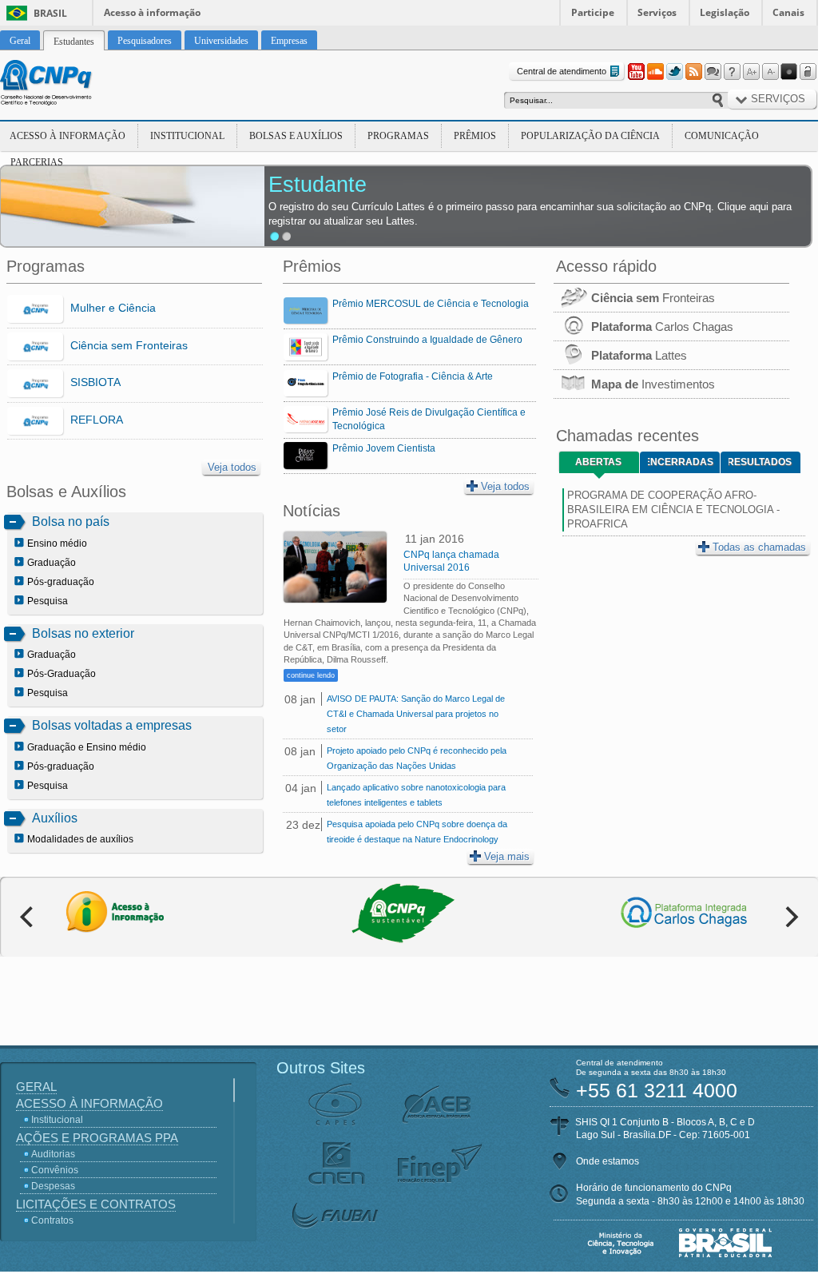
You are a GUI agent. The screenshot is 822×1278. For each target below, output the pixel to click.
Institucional (187, 135)
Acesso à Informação (67, 135)
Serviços (657, 12)
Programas (398, 135)
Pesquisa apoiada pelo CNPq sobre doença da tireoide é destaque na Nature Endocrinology (417, 831)
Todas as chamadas (759, 547)
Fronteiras (653, 298)
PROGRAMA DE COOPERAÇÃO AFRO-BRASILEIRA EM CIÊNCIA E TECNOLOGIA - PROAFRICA (673, 509)
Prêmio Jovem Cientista (383, 448)
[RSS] (693, 72)
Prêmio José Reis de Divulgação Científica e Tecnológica (429, 419)
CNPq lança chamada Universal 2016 (451, 561)
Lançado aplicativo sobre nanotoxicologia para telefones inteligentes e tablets (416, 794)
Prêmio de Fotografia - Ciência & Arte (412, 376)
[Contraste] (789, 72)
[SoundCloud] (655, 72)
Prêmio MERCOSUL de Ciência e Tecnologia (430, 303)
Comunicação (722, 135)
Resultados (760, 462)
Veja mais (507, 856)
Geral (36, 1086)
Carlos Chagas (662, 326)
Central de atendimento (561, 71)
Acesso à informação (152, 12)
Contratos (52, 1220)
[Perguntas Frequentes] (732, 72)
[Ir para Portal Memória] (65, 84)
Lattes (639, 355)
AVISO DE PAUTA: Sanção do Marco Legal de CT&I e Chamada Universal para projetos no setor (416, 714)
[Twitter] (674, 72)
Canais (788, 12)
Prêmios (475, 135)
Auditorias (53, 1154)
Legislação (724, 12)
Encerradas (680, 462)
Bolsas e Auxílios (296, 135)
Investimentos (653, 384)
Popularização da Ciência (590, 135)
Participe (592, 12)
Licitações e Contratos (96, 1204)
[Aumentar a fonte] (751, 72)
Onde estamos (607, 1161)
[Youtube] (636, 72)
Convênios (54, 1170)
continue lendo (311, 675)
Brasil (50, 13)
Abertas (598, 462)
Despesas (53, 1186)
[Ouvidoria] (712, 72)
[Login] (808, 72)
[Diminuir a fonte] (770, 72)
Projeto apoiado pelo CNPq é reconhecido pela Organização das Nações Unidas (416, 758)
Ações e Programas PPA (97, 1138)
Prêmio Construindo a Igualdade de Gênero (427, 339)
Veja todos (232, 467)
